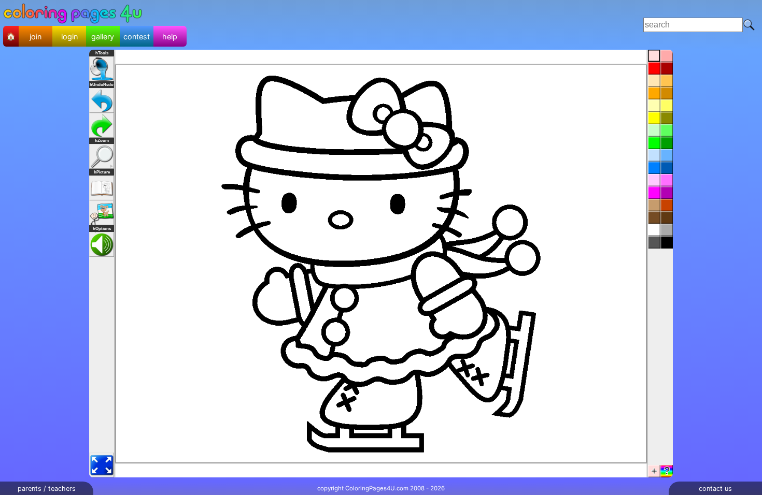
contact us (715, 488)
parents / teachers (47, 488)
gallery (102, 36)
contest (136, 36)
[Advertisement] (393, 25)
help (169, 36)
